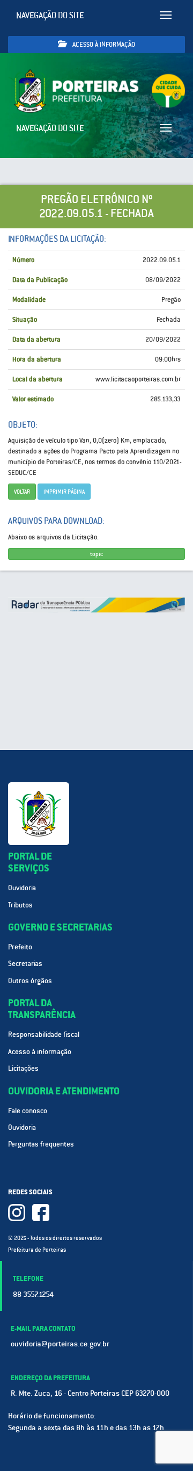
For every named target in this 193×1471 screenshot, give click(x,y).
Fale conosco (27, 1110)
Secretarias (25, 963)
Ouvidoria (22, 887)
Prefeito (20, 946)
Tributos (20, 905)
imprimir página (64, 491)
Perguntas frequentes (41, 1144)
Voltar (22, 491)
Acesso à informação (103, 44)
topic (96, 554)
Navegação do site (50, 15)
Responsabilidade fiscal (43, 1034)
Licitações (23, 1068)
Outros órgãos (30, 980)
